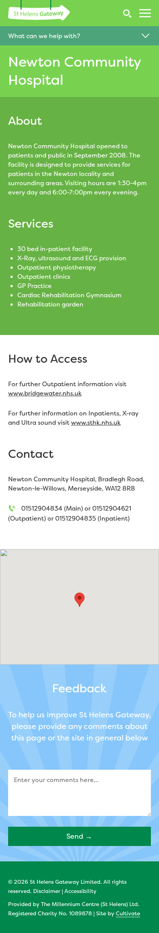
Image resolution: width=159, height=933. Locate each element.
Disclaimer (46, 890)
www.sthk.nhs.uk (96, 422)
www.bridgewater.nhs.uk (45, 393)
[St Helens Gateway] (39, 10)
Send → (79, 836)
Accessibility (80, 890)
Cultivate (128, 913)
